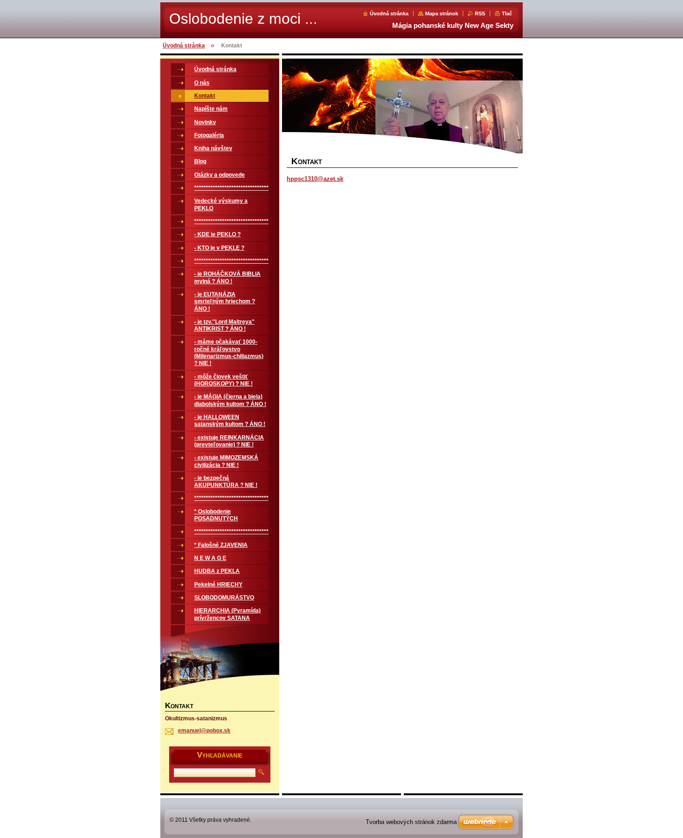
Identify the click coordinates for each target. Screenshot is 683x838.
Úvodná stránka (389, 13)
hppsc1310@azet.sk (315, 178)
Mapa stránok (441, 13)
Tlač (507, 13)
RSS (480, 13)
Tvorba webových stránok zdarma (411, 821)
